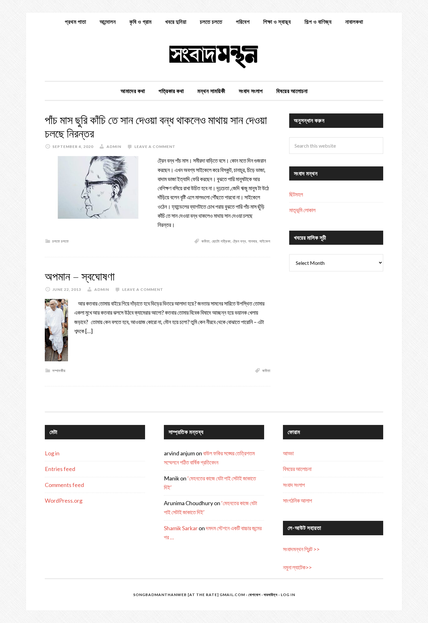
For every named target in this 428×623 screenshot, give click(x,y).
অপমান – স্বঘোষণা (80, 276)
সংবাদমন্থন (214, 55)
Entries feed (60, 468)
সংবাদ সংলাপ (294, 484)
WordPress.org (63, 500)
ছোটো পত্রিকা (221, 241)
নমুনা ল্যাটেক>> (297, 567)
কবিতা (205, 241)
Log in (52, 453)
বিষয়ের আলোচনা (297, 468)
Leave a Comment (154, 146)
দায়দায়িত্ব (271, 594)
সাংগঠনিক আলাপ (297, 500)
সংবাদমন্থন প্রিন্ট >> (301, 549)
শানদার (252, 241)
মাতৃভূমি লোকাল (302, 210)
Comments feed (64, 484)
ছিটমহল (296, 194)
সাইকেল (264, 241)
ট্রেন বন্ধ (239, 241)
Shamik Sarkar (181, 528)
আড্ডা (288, 453)
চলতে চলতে (60, 241)
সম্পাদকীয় (58, 370)
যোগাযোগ (254, 594)
